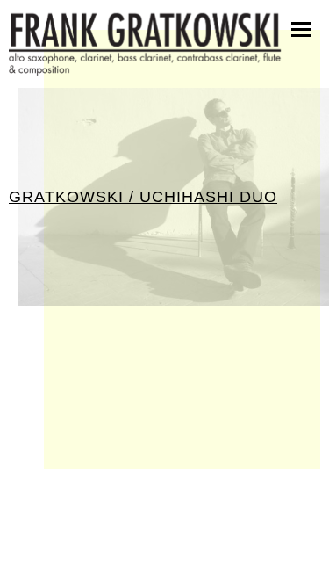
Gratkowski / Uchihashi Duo (143, 197)
